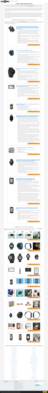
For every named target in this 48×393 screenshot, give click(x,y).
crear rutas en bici (7, 6)
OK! (44, 391)
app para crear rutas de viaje (38, 5)
